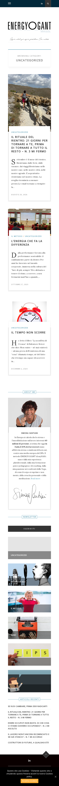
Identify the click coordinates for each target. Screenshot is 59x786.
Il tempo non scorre (28, 332)
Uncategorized (19, 132)
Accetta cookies (29, 781)
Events (14, 688)
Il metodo (17, 236)
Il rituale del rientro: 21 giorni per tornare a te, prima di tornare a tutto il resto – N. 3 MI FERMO (29, 144)
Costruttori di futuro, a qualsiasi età (28, 742)
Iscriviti (29, 529)
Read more (35, 478)
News (13, 635)
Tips (13, 661)
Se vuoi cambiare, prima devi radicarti (27, 706)
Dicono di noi (18, 582)
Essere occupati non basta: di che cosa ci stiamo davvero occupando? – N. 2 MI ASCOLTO (28, 726)
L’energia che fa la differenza (26, 242)
